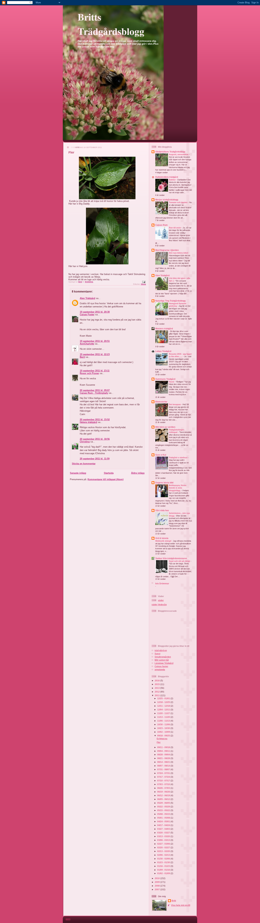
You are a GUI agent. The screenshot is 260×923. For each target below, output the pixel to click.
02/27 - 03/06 (164, 844)
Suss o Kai (160, 455)
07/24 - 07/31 (164, 773)
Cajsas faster (161, 666)
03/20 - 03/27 (164, 832)
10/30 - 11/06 (164, 724)
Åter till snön (175, 228)
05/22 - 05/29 (164, 806)
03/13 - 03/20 (164, 836)
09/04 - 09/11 (164, 751)
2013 (157, 688)
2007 (157, 889)
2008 (157, 886)
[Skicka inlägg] (143, 282)
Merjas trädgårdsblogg (166, 199)
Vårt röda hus (162, 510)
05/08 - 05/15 (164, 814)
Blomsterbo (161, 402)
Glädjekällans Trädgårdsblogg (170, 151)
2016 (157, 680)
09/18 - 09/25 (164, 735)
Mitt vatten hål (162, 660)
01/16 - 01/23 (164, 866)
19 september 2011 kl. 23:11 (94, 370)
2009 (157, 882)
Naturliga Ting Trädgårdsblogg (170, 301)
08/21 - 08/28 (164, 758)
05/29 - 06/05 (164, 803)
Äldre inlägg (138, 473)
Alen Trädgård (87, 298)
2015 (157, 684)
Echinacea (162, 738)
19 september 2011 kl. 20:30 (95, 312)
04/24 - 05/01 (164, 821)
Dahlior (172, 180)
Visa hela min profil (180, 905)
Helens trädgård (88, 422)
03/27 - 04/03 (164, 829)
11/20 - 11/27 (164, 713)
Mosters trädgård (164, 328)
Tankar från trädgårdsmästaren (171, 558)
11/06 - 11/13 (164, 721)
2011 (157, 695)
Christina (85, 441)
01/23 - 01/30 (164, 862)
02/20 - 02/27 (164, 847)
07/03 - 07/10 (164, 784)
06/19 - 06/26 (164, 792)
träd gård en (161, 650)
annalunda (160, 669)
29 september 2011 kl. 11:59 (94, 458)
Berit (82, 357)
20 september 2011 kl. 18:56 (95, 439)
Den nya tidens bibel (179, 253)
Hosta (143, 284)
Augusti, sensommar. (179, 154)
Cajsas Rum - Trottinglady (94, 393)
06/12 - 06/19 (164, 795)
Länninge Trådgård (164, 663)
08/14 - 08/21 (164, 762)
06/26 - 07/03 (164, 788)
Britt (174, 900)
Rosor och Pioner (89, 373)
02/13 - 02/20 (164, 851)
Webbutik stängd (163, 541)
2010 (157, 878)
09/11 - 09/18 (164, 747)
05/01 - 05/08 (164, 818)
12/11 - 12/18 (164, 706)
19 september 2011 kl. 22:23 (95, 354)
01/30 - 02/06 (164, 858)
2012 (157, 692)
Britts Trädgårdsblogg (111, 24)
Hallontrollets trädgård (166, 177)
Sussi (157, 653)
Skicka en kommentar (84, 463)
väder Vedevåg (159, 604)
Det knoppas (175, 404)
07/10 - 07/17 (164, 780)
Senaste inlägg (78, 473)
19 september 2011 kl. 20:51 (95, 341)
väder (161, 600)
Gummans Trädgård (165, 379)
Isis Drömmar (162, 583)
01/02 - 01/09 (164, 873)
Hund (172, 382)
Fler (159, 742)
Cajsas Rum (161, 225)
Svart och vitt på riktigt (180, 561)
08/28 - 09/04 (164, 754)
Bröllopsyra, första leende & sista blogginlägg (177, 488)
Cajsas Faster (87, 314)
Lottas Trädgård (163, 351)
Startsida (109, 473)
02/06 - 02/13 (164, 855)
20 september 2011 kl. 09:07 (95, 390)
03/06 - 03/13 (164, 840)
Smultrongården (163, 657)
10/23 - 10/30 (164, 728)
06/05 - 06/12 (164, 799)
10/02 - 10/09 (164, 732)
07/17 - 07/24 (164, 777)
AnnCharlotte (87, 343)
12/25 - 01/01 (164, 698)
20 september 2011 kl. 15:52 (95, 419)
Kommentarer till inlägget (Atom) (105, 479)
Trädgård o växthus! (178, 457)
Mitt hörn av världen (165, 427)
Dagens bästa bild (164, 482)
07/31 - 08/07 (164, 769)
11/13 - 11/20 (164, 717)
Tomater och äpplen (178, 202)
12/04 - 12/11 (164, 709)
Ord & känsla (161, 538)
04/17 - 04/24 (164, 825)
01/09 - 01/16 (164, 870)
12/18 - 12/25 (164, 702)
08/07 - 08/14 (164, 766)
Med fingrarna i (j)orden (167, 250)
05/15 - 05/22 (164, 810)
